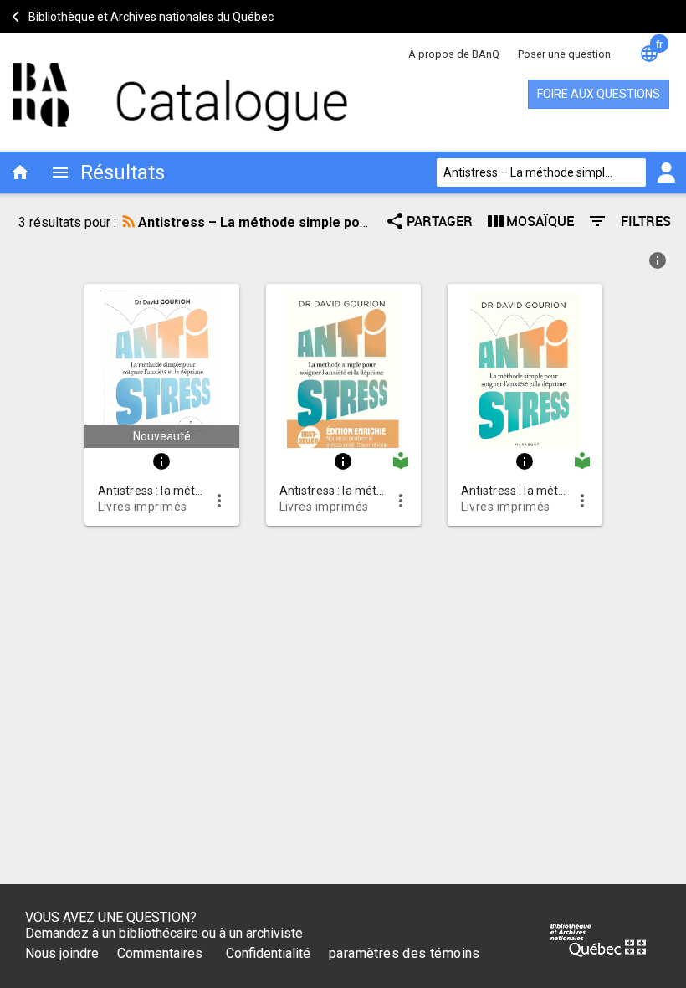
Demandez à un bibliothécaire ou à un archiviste (164, 933)
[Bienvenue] (159, 88)
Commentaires (159, 953)
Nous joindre (62, 953)
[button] (161, 366)
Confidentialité (268, 953)
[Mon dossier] (666, 172)
